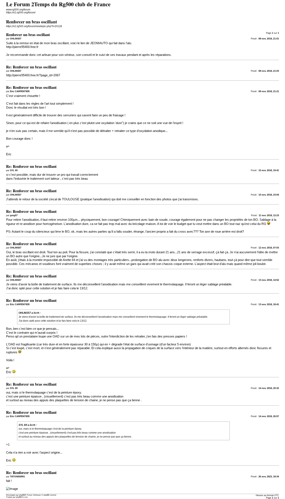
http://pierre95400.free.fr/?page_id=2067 (33, 75)
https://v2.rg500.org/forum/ (20, 12)
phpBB (22, 495)
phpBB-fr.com (22, 497)
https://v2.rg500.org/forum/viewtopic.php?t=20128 (34, 26)
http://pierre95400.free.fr (22, 47)
